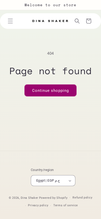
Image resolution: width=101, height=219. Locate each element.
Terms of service (65, 205)
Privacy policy (38, 205)
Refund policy (82, 197)
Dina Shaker (29, 197)
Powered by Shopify (53, 197)
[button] (10, 21)
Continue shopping (50, 90)
